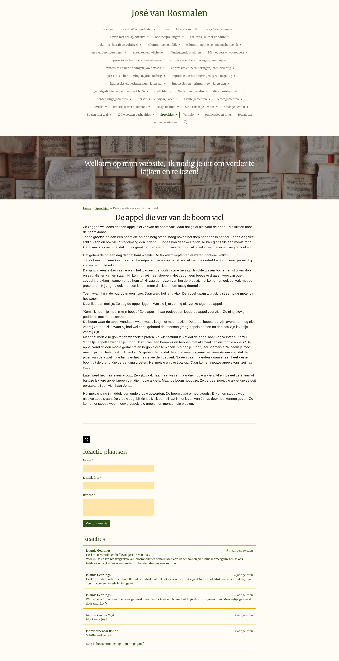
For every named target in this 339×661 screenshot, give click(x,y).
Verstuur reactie (96, 523)
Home (87, 208)
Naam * (88, 460)
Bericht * (89, 495)
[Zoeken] (185, 122)
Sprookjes (102, 208)
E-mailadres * (92, 477)
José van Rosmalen (169, 13)
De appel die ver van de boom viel (135, 208)
